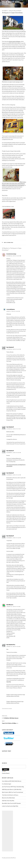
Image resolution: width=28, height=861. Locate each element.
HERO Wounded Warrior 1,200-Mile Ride (11, 789)
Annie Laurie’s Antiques (14, 41)
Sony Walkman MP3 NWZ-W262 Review (11, 781)
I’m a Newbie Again (6, 784)
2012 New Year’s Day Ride (8, 800)
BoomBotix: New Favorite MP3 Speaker (11, 803)
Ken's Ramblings (8, 242)
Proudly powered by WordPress (9, 857)
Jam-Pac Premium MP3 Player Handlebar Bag (13, 786)
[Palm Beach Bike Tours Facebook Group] (9, 734)
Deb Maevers (9, 604)
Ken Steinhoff (17, 10)
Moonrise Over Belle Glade (8, 797)
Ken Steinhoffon (10, 644)
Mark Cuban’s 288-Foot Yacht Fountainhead (12, 792)
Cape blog (8, 681)
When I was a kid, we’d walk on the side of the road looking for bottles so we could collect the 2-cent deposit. (14, 183)
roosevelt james (10, 309)
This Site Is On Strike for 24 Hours (10, 795)
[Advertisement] (7, 831)
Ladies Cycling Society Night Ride (10, 806)
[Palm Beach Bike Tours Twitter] (9, 739)
